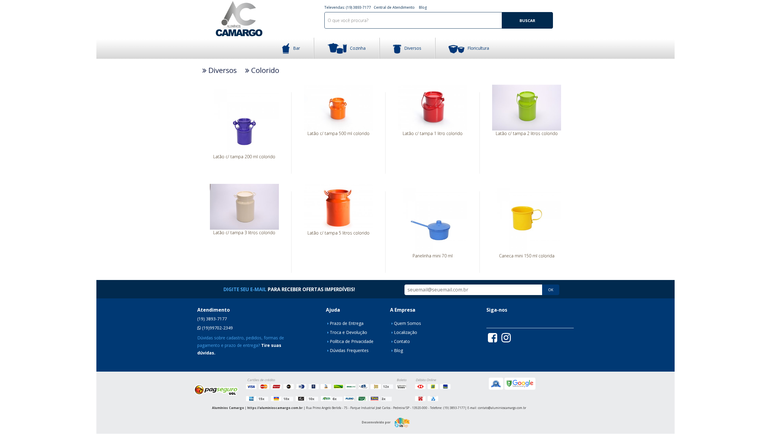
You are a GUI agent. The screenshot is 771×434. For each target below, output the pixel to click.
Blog (423, 7)
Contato (402, 341)
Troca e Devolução (348, 332)
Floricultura (478, 48)
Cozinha (358, 48)
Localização (405, 332)
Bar (296, 48)
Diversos (412, 48)
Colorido (264, 70)
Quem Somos (407, 323)
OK (550, 289)
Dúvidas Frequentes (349, 350)
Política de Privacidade (351, 341)
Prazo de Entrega (347, 323)
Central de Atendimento (394, 7)
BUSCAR (527, 20)
